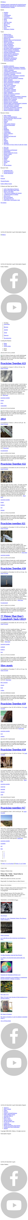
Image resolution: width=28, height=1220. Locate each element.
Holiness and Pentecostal (10, 136)
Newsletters (3, 202)
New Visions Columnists (10, 89)
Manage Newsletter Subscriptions (12, 1125)
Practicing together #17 (13, 807)
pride (2, 794)
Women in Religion (8, 46)
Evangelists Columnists (9, 74)
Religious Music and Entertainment (12, 40)
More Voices (7, 23)
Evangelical (19, 4)
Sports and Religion (8, 37)
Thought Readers (5, 181)
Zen (5, 163)
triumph (2, 510)
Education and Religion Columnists (12, 73)
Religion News (7, 34)
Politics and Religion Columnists (12, 93)
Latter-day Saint (15, 6)
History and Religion (9, 42)
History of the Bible (8, 191)
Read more (5, 395)
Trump (5, 332)
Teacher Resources (8, 173)
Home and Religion (8, 56)
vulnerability (4, 405)
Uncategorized (4, 450)
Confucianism (7, 132)
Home (5, 343)
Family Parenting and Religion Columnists (14, 75)
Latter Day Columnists (9, 86)
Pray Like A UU (5, 994)
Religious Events (8, 41)
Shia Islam (6, 157)
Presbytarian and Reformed (10, 150)
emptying (3, 786)
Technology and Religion (10, 59)
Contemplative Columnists (10, 71)
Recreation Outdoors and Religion (12, 48)
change (2, 685)
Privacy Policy (7, 1118)
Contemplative (12, 4)
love (2, 652)
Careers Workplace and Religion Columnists (15, 68)
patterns (2, 736)
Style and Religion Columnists (11, 106)
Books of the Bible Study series (11, 190)
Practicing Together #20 (13, 568)
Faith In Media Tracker (6, 183)
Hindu (6, 6)
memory (3, 792)
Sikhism (6, 158)
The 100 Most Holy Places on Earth (12, 118)
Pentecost (6, 335)
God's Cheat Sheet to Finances (11, 189)
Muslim (21, 6)
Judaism (6, 140)
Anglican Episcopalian (9, 125)
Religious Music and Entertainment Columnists (15, 103)
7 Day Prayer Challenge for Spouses (13, 193)
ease (2, 733)
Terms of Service (8, 1120)
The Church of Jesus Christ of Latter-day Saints (15, 144)
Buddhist (3, 4)
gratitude (3, 647)
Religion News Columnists (10, 99)
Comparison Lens (8, 170)
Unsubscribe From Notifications (11, 1127)
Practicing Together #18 (13, 749)
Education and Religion (9, 52)
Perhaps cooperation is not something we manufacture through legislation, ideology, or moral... (14, 978)
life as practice (4, 682)
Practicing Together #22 (13, 463)
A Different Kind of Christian (11, 194)
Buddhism (6, 129)
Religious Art (7, 38)
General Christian (8, 18)
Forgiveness (7, 324)
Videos (5, 122)
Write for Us (7, 1117)
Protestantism (7, 151)
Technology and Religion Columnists (13, 107)
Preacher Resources (8, 172)
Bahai (5, 126)
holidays (3, 505)
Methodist (6, 143)
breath (2, 400)
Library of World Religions (10, 117)
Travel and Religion (8, 60)
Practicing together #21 (13, 523)
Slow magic (7, 665)
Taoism (5, 162)
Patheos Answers (8, 119)
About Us (6, 1107)
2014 (3, 418)
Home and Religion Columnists (11, 82)
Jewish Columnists (8, 84)
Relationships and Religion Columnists (13, 97)
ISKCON (6, 137)
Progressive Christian (9, 7)
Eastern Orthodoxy (8, 133)
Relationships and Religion (10, 58)
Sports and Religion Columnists (11, 104)
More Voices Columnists (10, 85)
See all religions (8, 165)
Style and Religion (8, 44)
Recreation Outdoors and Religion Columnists (15, 96)
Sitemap (6, 1128)
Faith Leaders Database (9, 123)
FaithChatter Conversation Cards (12, 200)
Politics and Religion (9, 45)
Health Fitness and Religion (10, 55)
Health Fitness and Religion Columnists (13, 78)
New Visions (7, 26)
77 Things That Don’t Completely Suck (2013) (13, 617)
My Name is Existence (6, 1014)
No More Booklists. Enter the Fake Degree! (11, 955)
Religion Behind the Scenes (10, 152)
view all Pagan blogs (6, 1020)
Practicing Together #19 (13, 703)
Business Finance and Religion (11, 49)
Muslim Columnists (8, 88)
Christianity (6, 130)
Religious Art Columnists (10, 100)
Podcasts (6, 121)
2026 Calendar (7, 115)
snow (2, 403)
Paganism (6, 148)
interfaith (3, 789)
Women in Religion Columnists (11, 110)
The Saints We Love (9, 198)
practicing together (5, 398)
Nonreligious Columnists (10, 91)
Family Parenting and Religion (11, 53)
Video (2, 176)
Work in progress (5, 935)
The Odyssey (4, 915)
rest (1, 507)
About (5, 344)
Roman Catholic (8, 154)
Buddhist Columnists (9, 66)
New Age (6, 147)
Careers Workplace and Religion (12, 51)
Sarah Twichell (4, 368)
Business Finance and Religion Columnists (14, 67)
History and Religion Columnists (12, 81)
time (2, 848)
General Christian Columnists (11, 77)
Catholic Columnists (9, 70)
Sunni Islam (7, 161)
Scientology (7, 155)
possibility (3, 843)
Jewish (10, 6)
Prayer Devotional (8, 197)
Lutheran (6, 141)
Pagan (5, 27)
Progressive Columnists (9, 95)
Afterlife (6, 329)
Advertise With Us (8, 1116)
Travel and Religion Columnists (11, 109)
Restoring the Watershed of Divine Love (10, 974)
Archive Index (7, 346)
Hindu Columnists (8, 79)
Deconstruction (7, 338)
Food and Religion (8, 35)
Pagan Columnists (8, 92)
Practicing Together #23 (13, 363)
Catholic (7, 4)
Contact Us (6, 1123)
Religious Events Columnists (11, 102)
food (2, 687)
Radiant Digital (7, 1124)
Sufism (5, 159)
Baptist (5, 128)
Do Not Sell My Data (9, 1121)
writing (2, 690)
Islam (5, 139)
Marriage (6, 327)
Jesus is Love (7, 196)
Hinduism (6, 135)
